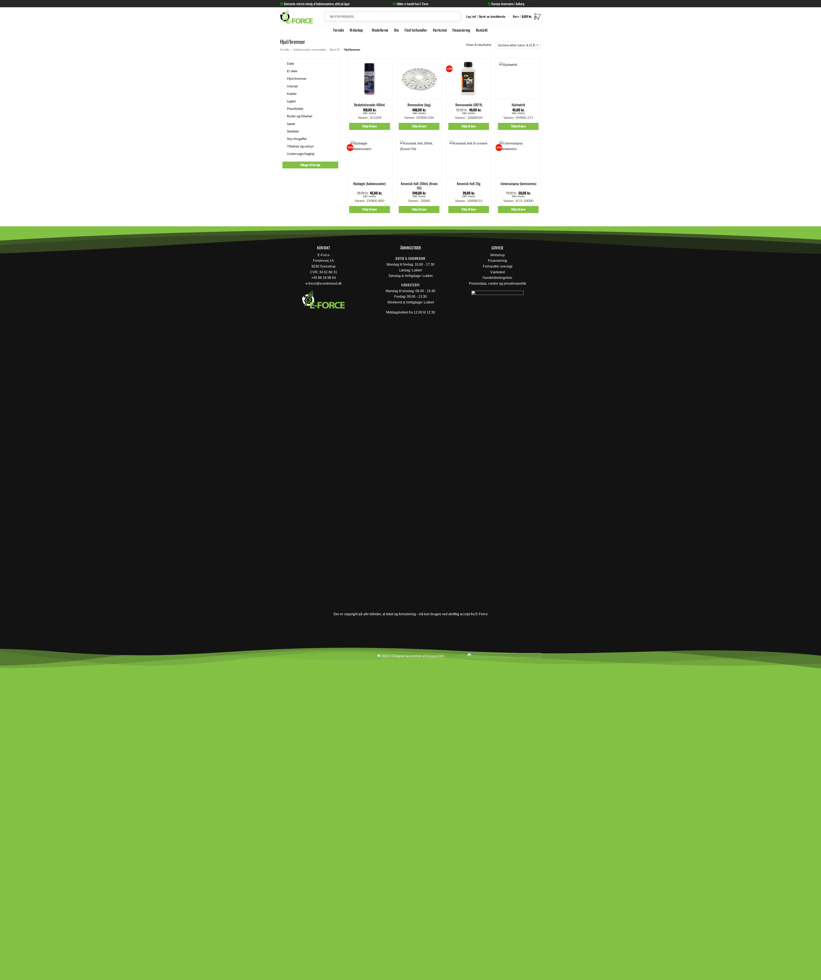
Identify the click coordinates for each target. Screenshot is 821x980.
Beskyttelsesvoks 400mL (369, 105)
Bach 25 (335, 49)
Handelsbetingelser (497, 278)
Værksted (440, 30)
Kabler (292, 93)
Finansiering (461, 30)
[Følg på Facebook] (285, 657)
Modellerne (380, 30)
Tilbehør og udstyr (300, 146)
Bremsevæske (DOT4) (468, 105)
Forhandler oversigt (497, 266)
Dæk (290, 63)
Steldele (293, 131)
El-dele (292, 71)
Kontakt (482, 30)
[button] (527, 16)
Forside (338, 30)
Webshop (356, 30)
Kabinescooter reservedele (309, 49)
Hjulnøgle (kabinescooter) (369, 183)
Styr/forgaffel (297, 139)
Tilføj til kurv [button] (369, 126)
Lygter (291, 101)
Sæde (291, 123)
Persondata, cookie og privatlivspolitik (497, 283)
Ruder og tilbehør (300, 116)
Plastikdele (295, 108)
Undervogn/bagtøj (300, 154)
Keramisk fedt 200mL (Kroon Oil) (419, 185)
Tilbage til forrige (310, 165)
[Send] (456, 16)
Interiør (292, 86)
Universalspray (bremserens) (518, 183)
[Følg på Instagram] (295, 657)
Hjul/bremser (297, 78)
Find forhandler (416, 30)
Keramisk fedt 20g (468, 183)
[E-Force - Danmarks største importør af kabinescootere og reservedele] (296, 16)
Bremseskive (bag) (419, 105)
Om (396, 30)
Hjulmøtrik (518, 105)
